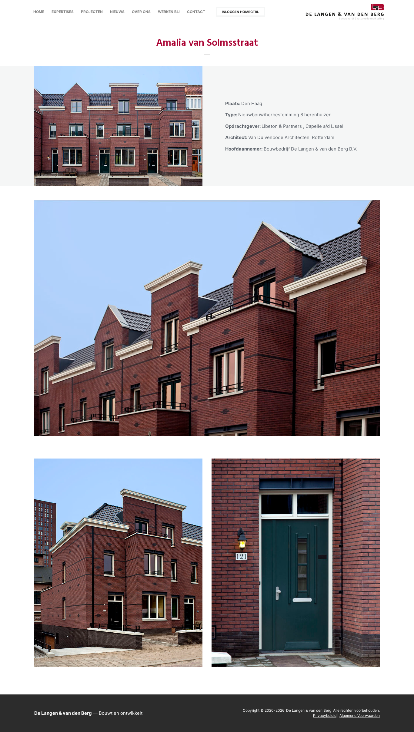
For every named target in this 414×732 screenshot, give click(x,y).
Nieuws (117, 11)
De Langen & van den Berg (344, 12)
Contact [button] (196, 11)
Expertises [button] (63, 11)
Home (38, 11)
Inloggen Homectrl (240, 12)
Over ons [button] (141, 11)
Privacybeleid (324, 715)
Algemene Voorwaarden (359, 715)
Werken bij (169, 11)
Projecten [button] (92, 11)
